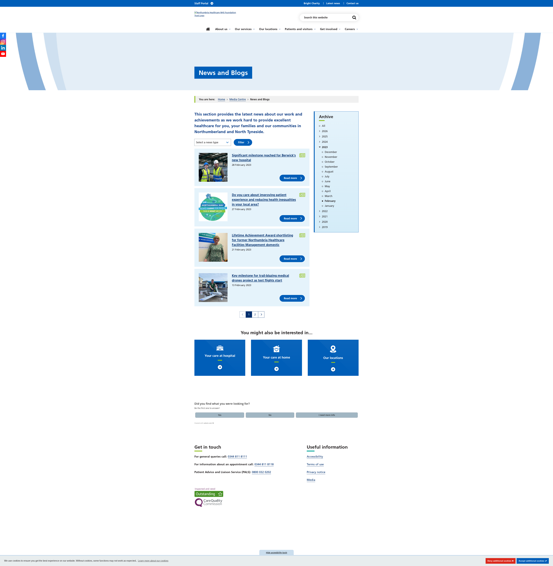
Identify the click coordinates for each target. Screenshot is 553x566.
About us (221, 29)
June (327, 181)
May (327, 186)
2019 (325, 227)
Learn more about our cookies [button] (153, 561)
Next (261, 314)
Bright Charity (312, 3)
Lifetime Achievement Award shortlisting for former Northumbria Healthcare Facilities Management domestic (262, 240)
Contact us (352, 3)
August (329, 171)
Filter (241, 142)
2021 (325, 216)
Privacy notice (316, 472)
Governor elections (212, 25)
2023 (325, 147)
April (328, 191)
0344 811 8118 (264, 464)
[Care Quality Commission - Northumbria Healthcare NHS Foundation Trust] (208, 497)
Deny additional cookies (499, 561)
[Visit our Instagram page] (3, 42)
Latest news (333, 3)
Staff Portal (201, 3)
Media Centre (237, 99)
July (327, 176)
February (330, 201)
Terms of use (315, 464)
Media (311, 480)
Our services (243, 29)
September (331, 166)
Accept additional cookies (531, 561)
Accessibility (315, 456)
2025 (325, 136)
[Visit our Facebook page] (3, 36)
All (323, 125)
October (330, 161)
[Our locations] (280, 29)
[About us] (230, 29)
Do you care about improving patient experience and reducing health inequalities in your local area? (264, 199)
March (328, 196)
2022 (325, 211)
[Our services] (254, 29)
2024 (325, 141)
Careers (350, 29)
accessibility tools (276, 552)
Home (221, 99)
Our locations (268, 29)
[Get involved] (339, 29)
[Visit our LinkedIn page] (3, 48)
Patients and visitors (299, 29)
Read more (290, 178)
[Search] (354, 17)
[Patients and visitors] (315, 29)
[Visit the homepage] (216, 14)
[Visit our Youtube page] (3, 54)
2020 (325, 221)
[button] (219, 415)
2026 (325, 131)
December (331, 152)
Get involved (328, 29)
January (329, 205)
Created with (203, 423)
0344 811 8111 (237, 456)
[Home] (207, 29)
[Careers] (357, 29)
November (331, 157)
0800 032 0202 (261, 472)
